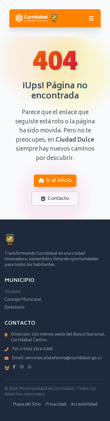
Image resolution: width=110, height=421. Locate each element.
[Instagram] (21, 367)
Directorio (15, 307)
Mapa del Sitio (27, 405)
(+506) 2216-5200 (36, 349)
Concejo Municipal (23, 299)
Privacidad (55, 405)
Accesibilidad (84, 405)
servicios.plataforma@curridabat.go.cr (63, 358)
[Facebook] (14, 367)
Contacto (58, 199)
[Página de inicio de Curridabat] (36, 18)
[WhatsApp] (29, 367)
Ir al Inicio (59, 180)
